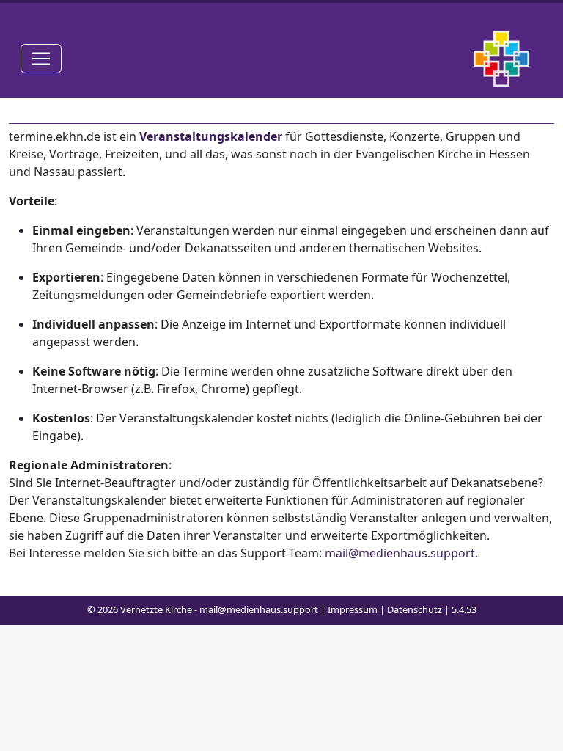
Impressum (353, 609)
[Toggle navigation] (41, 58)
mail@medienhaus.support (400, 553)
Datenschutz (414, 609)
